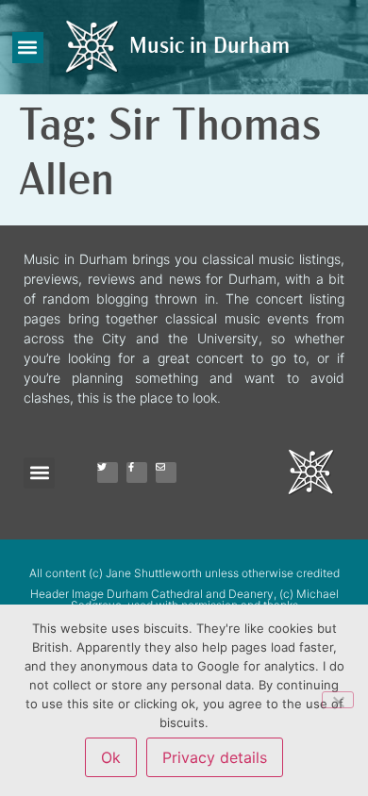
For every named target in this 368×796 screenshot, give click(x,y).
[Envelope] (166, 472)
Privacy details (214, 757)
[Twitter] (107, 472)
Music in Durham (209, 47)
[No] (338, 699)
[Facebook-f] (136, 472)
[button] (27, 47)
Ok (111, 757)
